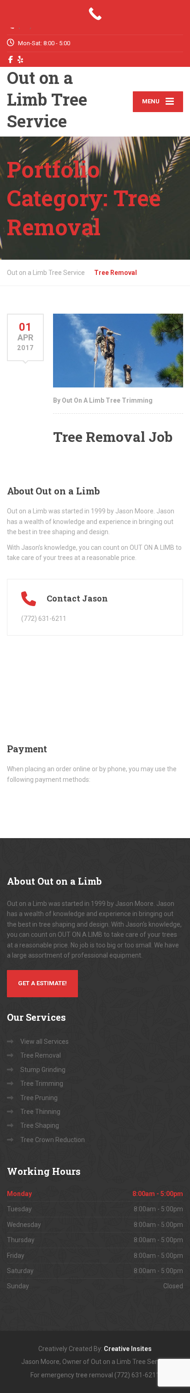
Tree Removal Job (112, 437)
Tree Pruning (39, 1097)
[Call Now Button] (95, 14)
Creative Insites (128, 1348)
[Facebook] (11, 59)
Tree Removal (40, 1055)
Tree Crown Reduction (52, 1139)
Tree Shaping (39, 1125)
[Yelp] (20, 59)
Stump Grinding (42, 1069)
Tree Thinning (40, 1111)
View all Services (44, 1041)
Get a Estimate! (42, 983)
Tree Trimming (41, 1083)
